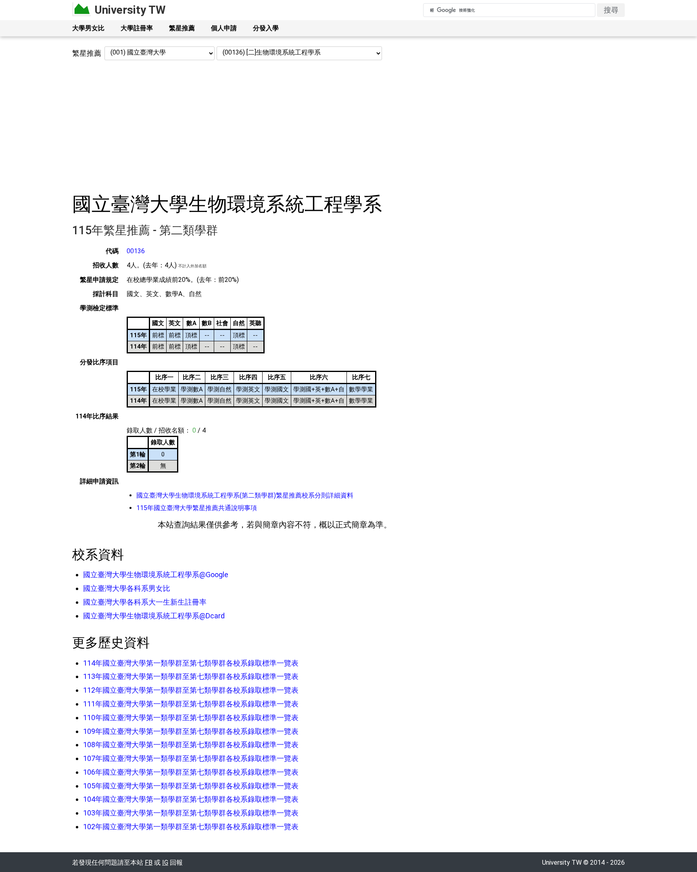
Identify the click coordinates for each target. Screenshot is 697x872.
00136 (136, 251)
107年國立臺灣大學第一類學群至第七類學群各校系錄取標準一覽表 (190, 758)
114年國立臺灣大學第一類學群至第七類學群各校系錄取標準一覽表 (190, 663)
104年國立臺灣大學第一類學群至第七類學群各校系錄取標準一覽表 (190, 799)
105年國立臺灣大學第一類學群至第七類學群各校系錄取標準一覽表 (190, 786)
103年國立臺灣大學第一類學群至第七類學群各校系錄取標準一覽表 (190, 813)
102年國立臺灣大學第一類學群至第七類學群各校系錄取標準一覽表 (190, 826)
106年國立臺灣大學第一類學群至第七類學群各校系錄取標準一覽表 (190, 772)
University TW (130, 10)
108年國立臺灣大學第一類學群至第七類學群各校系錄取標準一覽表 (190, 744)
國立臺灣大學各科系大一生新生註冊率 (145, 602)
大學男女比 (88, 28)
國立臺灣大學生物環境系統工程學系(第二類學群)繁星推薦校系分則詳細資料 (244, 495)
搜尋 (611, 10)
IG (165, 862)
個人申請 (224, 28)
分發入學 (266, 28)
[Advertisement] (348, 126)
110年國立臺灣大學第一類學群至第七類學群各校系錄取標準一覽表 (190, 717)
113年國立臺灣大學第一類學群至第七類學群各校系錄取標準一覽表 (190, 676)
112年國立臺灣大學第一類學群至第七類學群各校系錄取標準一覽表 (190, 690)
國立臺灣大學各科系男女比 (126, 588)
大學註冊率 (137, 28)
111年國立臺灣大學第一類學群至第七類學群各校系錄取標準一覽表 (190, 704)
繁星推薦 (182, 28)
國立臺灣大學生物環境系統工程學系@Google (155, 574)
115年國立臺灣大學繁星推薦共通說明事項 (196, 508)
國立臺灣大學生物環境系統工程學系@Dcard (154, 615)
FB (148, 862)
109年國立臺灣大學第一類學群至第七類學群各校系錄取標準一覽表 (190, 731)
